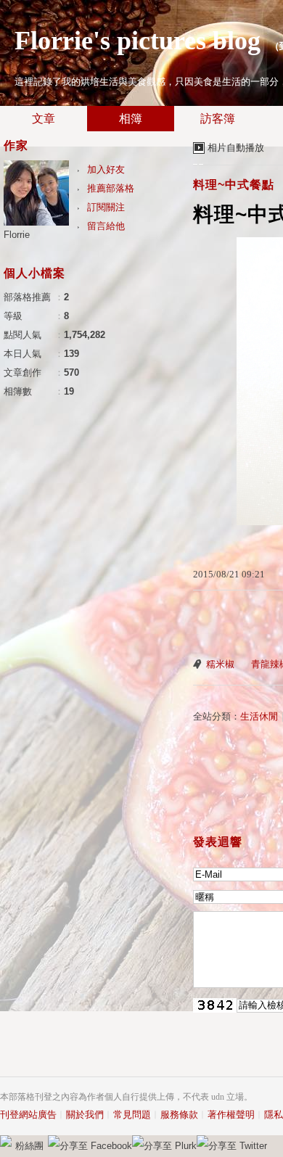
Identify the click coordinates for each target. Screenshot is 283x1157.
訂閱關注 (106, 207)
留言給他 (106, 226)
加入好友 (106, 169)
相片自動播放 (236, 147)
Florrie (17, 234)
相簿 (130, 118)
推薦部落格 (110, 188)
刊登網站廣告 (28, 1114)
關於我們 (85, 1114)
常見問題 (132, 1114)
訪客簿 (217, 118)
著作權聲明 (231, 1114)
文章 (43, 118)
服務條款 (179, 1114)
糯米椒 (220, 664)
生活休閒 (259, 716)
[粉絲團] (6, 1141)
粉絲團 (29, 1145)
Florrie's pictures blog (138, 40)
